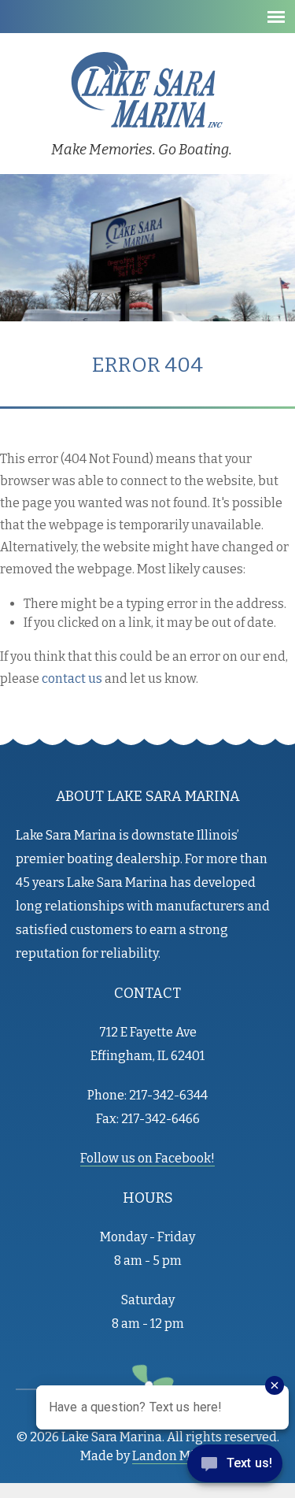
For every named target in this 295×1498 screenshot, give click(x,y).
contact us (72, 678)
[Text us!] (235, 1466)
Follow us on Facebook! (147, 1158)
